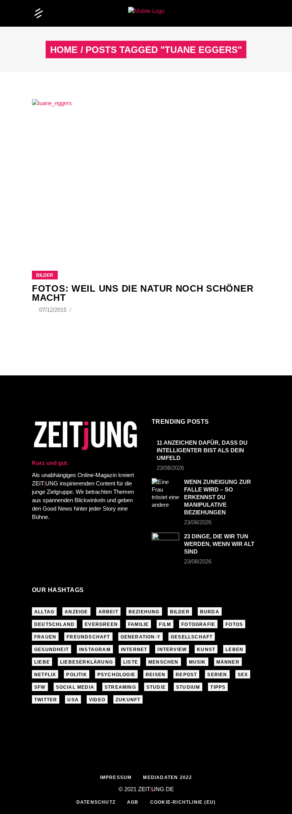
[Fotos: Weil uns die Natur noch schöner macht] (146, 175)
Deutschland (54, 624)
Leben (234, 649)
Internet (134, 649)
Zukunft (128, 699)
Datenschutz (96, 802)
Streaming (120, 687)
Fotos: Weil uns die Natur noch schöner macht (142, 293)
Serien (217, 674)
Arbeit (108, 611)
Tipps (217, 687)
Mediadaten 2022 (167, 777)
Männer (228, 662)
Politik (76, 674)
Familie (138, 624)
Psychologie (116, 674)
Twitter (45, 699)
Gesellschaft (192, 637)
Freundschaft (88, 637)
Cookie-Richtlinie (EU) (183, 802)
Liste (130, 662)
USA (73, 699)
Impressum (116, 777)
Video (97, 699)
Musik (197, 662)
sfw (40, 687)
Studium (188, 687)
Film (165, 624)
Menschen (163, 662)
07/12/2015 (53, 309)
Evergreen (101, 624)
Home (64, 50)
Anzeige (76, 611)
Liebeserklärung (86, 662)
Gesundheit (51, 649)
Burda (209, 611)
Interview (172, 649)
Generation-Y (140, 637)
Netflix (45, 674)
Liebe (42, 662)
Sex (243, 674)
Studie (156, 687)
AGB (133, 802)
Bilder (44, 275)
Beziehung (144, 611)
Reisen (155, 674)
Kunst (206, 649)
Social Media (75, 687)
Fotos (234, 624)
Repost (186, 674)
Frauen (45, 637)
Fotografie (198, 624)
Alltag (44, 611)
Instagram (95, 649)
